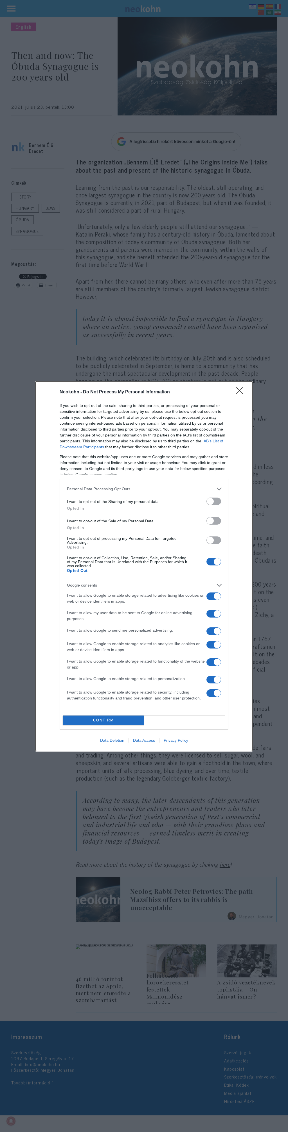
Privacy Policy (176, 740)
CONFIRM (103, 720)
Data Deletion (112, 740)
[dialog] (144, 566)
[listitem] (144, 489)
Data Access (144, 740)
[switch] (213, 501)
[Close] (241, 392)
